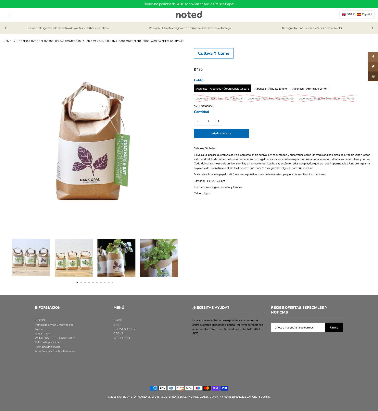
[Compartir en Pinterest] (373, 76)
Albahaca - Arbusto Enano (271, 88)
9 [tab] (109, 282)
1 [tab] (77, 282)
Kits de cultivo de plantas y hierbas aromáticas (49, 41)
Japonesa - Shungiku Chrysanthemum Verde (327, 98)
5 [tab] (93, 282)
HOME (118, 320)
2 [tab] (81, 282)
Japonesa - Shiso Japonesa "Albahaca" (219, 98)
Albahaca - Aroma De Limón (309, 88)
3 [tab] (85, 282)
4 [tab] (89, 282)
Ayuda (39, 329)
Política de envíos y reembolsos (54, 325)
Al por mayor (43, 333)
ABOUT (118, 333)
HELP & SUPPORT (125, 329)
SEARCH (40, 320)
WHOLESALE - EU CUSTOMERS (55, 338)
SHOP (117, 325)
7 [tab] (101, 282)
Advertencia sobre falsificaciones (55, 351)
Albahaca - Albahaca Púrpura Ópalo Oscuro (222, 88)
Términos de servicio (47, 347)
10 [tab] (113, 282)
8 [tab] (105, 282)
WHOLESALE (122, 338)
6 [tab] (97, 282)
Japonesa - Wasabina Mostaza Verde (271, 98)
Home (7, 41)
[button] (357, 14)
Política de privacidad (47, 342)
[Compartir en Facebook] (373, 57)
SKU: (197, 106)
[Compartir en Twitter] (373, 66)
